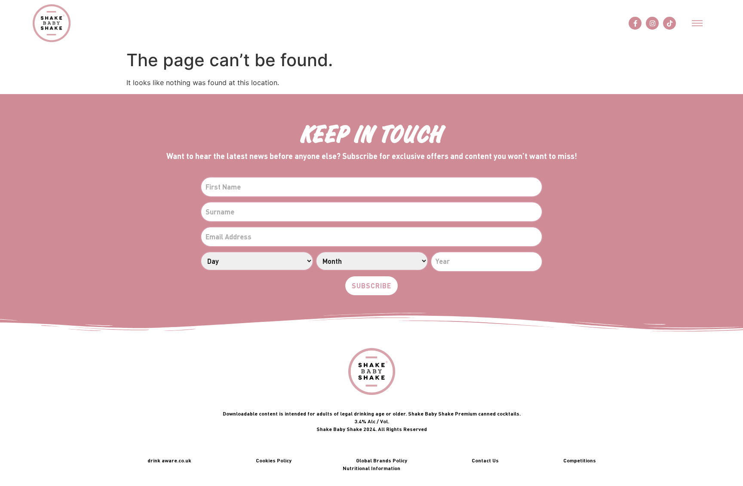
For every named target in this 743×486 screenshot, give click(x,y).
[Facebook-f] (635, 23)
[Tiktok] (669, 23)
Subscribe (371, 285)
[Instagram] (652, 23)
